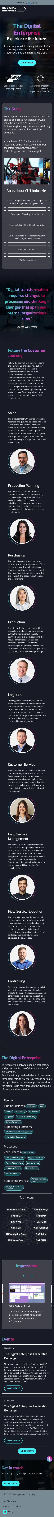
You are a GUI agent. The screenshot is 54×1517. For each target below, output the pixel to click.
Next (31, 1276)
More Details (13, 1388)
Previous (25, 1276)
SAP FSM (15, 1215)
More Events (27, 1450)
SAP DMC (16, 1228)
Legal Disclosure (9, 1501)
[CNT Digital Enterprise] (14, 9)
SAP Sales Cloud (16, 1240)
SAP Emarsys (41, 1209)
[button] (5, 1512)
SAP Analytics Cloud (16, 1234)
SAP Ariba (41, 1234)
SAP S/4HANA (41, 1228)
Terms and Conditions (11, 1506)
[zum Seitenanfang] (49, 1459)
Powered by (22, 2)
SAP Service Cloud (16, 1209)
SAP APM (16, 1221)
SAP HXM (41, 1215)
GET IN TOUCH (27, 62)
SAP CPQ (41, 1221)
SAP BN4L (41, 1240)
